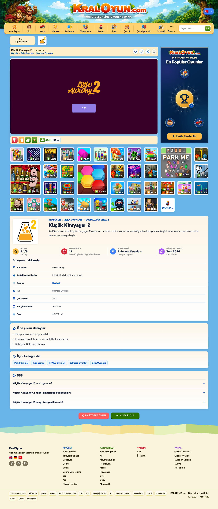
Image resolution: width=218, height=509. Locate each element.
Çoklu (66, 464)
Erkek (66, 468)
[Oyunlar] (208, 11)
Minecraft (105, 484)
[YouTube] (25, 463)
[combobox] (191, 28)
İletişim (141, 456)
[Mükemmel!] (34, 140)
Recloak (56, 283)
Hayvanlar (105, 472)
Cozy (102, 480)
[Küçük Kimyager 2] (42, 40)
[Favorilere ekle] (135, 51)
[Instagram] (18, 463)
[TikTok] (12, 463)
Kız (64, 480)
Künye (177, 464)
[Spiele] (15, 457)
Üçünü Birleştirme (72, 472)
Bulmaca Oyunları (44, 53)
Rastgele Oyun (95, 415)
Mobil (102, 468)
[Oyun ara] (207, 28)
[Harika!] (28, 140)
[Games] (10, 457)
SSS (139, 451)
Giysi (102, 476)
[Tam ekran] (141, 51)
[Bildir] (154, 51)
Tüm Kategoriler (108, 451)
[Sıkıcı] (15, 140)
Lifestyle (67, 460)
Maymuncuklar (107, 460)
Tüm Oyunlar (69, 451)
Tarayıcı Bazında (71, 456)
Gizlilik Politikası (182, 451)
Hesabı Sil (179, 468)
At (101, 456)
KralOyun (55, 220)
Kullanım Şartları (182, 460)
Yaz (64, 476)
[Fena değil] (21, 140)
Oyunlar (15, 53)
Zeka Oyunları (27, 53)
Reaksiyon (105, 464)
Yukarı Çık (127, 415)
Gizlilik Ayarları (181, 456)
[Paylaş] (147, 51)
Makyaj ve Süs (70, 484)
